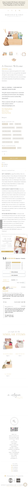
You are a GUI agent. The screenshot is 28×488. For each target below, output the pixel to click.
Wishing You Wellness (8, 127)
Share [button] (5, 302)
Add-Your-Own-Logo (14, 437)
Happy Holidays (17, 134)
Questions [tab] (13, 280)
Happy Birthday (17, 131)
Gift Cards (14, 455)
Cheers (16, 142)
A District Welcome (6, 298)
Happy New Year (7, 138)
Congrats (19, 127)
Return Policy (5, 111)
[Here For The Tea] (20, 344)
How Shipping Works (7, 109)
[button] (22, 302)
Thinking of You (7, 134)
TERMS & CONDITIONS (11, 486)
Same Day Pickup (6, 113)
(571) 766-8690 (20, 476)
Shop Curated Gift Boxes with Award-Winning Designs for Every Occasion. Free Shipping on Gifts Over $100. (14, 3)
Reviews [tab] (5, 280)
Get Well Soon (6, 131)
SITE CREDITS (18, 486)
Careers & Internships (14, 449)
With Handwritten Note (9, 147)
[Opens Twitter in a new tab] (13, 166)
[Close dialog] (26, 235)
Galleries (14, 443)
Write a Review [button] (14, 272)
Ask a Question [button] (14, 275)
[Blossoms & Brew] (8, 344)
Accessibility (14, 458)
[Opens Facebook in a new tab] (13, 164)
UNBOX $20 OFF (7, 251)
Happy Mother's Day (18, 138)
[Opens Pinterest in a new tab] (14, 469)
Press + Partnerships (14, 452)
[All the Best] (8, 364)
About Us (14, 434)
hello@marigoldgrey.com (11, 476)
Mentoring (14, 446)
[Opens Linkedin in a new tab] (14, 471)
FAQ (14, 440)
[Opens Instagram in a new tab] (14, 465)
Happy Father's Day (7, 142)
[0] (19, 10)
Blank (19, 147)
